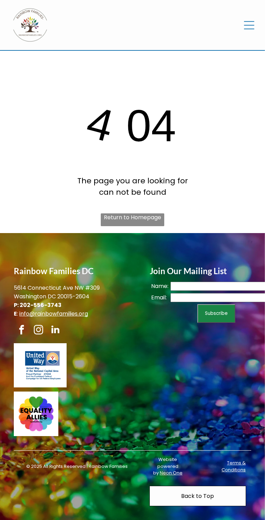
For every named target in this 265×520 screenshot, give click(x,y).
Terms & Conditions (234, 466)
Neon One (171, 473)
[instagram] (38, 330)
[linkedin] (55, 330)
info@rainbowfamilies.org (53, 314)
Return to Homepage (132, 217)
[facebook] (21, 330)
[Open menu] (249, 25)
